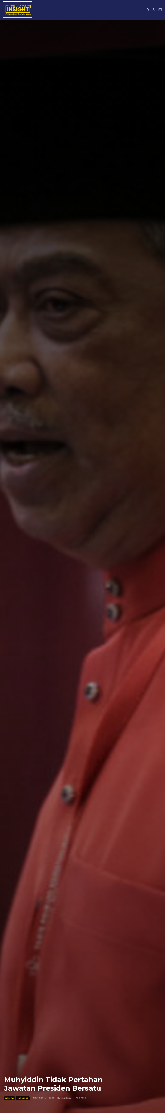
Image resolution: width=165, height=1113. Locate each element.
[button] (148, 10)
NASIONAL (22, 1098)
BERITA (9, 1098)
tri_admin (65, 1098)
